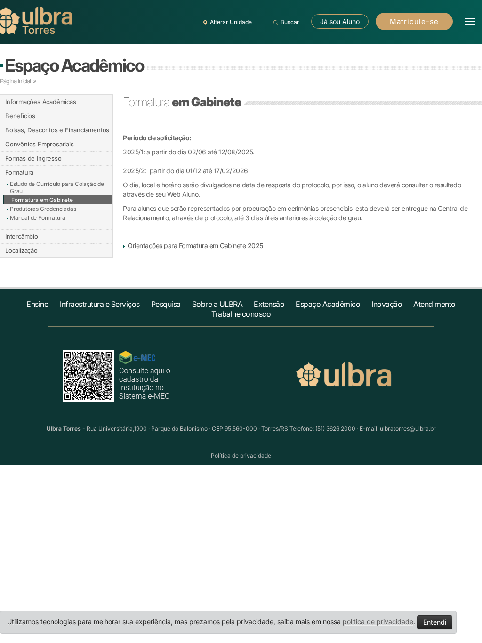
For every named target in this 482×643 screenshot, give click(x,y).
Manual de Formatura (37, 217)
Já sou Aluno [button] (340, 21)
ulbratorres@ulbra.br (408, 428)
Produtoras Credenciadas (43, 208)
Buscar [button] (290, 21)
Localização (21, 250)
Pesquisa (166, 304)
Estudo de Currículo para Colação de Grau (57, 187)
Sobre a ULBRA (217, 304)
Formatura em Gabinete (42, 199)
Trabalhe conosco (241, 314)
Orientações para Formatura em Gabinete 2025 (195, 245)
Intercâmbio (21, 236)
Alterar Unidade (231, 21)
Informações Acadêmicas (40, 101)
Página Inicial (15, 81)
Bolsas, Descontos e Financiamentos (57, 130)
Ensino (37, 304)
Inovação (386, 304)
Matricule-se (414, 21)
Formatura (19, 172)
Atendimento (434, 304)
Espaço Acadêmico (74, 65)
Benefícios (20, 116)
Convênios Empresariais (39, 144)
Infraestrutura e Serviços (100, 304)
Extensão (269, 304)
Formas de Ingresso (33, 158)
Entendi (434, 622)
